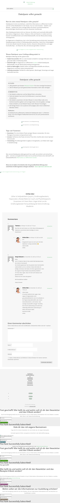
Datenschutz (30, 385)
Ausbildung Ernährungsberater (30, 375)
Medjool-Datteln (29, 85)
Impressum (30, 383)
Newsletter (30, 382)
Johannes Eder (32, 406)
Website (10, 354)
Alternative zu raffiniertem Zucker (27, 157)
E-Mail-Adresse (12, 349)
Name (10, 345)
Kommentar (11, 328)
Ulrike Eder (25, 237)
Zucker (35, 62)
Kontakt (30, 380)
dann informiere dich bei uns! (43, 166)
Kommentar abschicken (46, 362)
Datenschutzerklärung (42, 446)
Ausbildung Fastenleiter (30, 378)
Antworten (49, 226)
